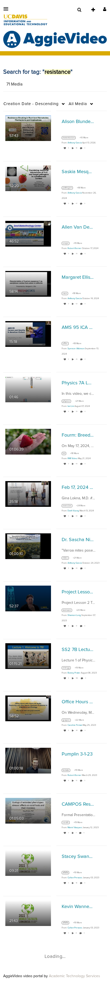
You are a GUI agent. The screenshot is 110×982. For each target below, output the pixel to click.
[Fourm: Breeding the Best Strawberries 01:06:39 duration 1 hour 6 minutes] (28, 441)
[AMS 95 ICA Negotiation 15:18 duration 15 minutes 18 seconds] (28, 334)
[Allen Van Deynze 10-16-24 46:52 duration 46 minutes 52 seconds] (28, 233)
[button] (7, 9)
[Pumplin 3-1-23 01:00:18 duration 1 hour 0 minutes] (28, 760)
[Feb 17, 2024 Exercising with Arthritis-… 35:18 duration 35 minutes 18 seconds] (28, 494)
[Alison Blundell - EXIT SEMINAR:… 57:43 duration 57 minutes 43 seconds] (28, 128)
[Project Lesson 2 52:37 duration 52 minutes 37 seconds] (28, 598)
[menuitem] (79, 10)
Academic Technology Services (74, 976)
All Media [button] (78, 104)
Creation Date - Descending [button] (31, 104)
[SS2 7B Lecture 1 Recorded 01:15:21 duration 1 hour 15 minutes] (28, 656)
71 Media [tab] (14, 84)
